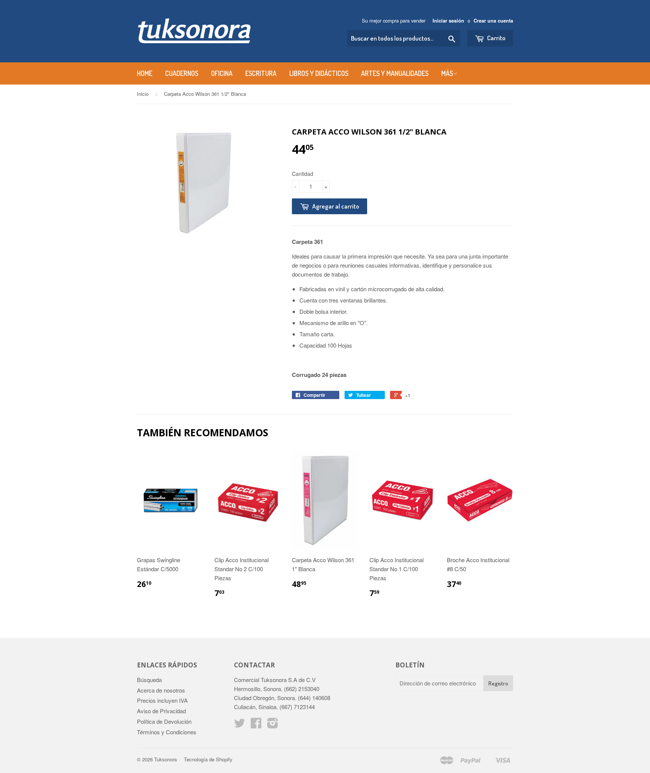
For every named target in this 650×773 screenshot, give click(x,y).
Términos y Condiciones (166, 732)
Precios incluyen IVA (162, 700)
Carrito (496, 38)
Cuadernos (181, 73)
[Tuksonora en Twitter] (239, 725)
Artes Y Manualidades (394, 73)
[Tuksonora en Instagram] (272, 725)
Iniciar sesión (448, 20)
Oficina (221, 73)
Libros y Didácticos (318, 73)
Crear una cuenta (493, 20)
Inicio (143, 93)
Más (447, 73)
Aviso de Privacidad (161, 711)
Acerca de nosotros (161, 690)
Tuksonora (165, 759)
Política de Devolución (164, 721)
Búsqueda (149, 680)
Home (144, 73)
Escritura (260, 73)
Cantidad (302, 173)
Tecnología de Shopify (208, 759)
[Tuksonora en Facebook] (256, 725)
